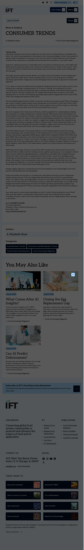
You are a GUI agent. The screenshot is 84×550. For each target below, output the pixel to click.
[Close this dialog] (73, 274)
